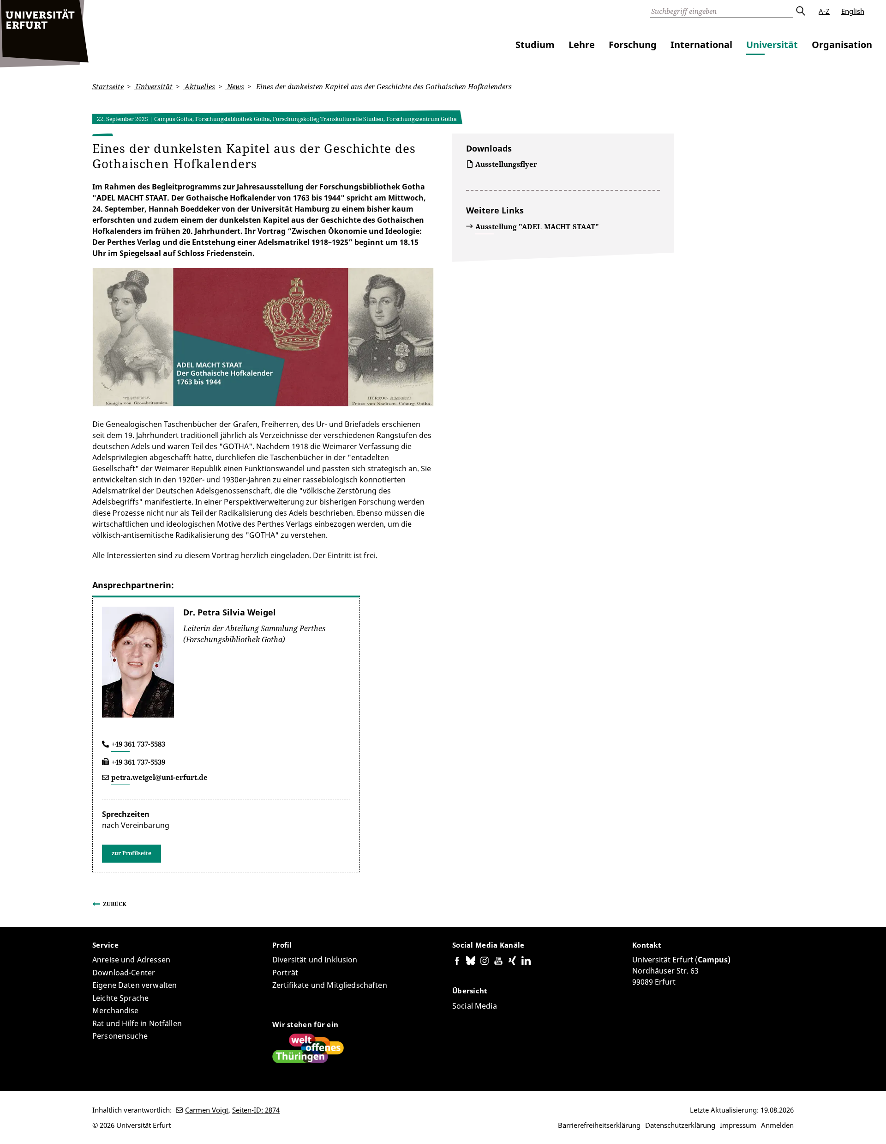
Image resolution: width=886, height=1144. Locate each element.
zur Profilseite (131, 853)
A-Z (824, 11)
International (701, 44)
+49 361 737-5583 (138, 743)
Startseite (108, 86)
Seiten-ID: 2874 (256, 1109)
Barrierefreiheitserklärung (599, 1125)
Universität (772, 44)
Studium (535, 44)
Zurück (114, 904)
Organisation (842, 44)
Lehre (582, 44)
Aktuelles (199, 86)
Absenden (800, 11)
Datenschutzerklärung (680, 1125)
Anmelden (777, 1125)
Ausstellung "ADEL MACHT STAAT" (537, 226)
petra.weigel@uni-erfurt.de (159, 777)
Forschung (633, 44)
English (852, 11)
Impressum (738, 1125)
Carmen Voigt (206, 1109)
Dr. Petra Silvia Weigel (229, 612)
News (234, 86)
